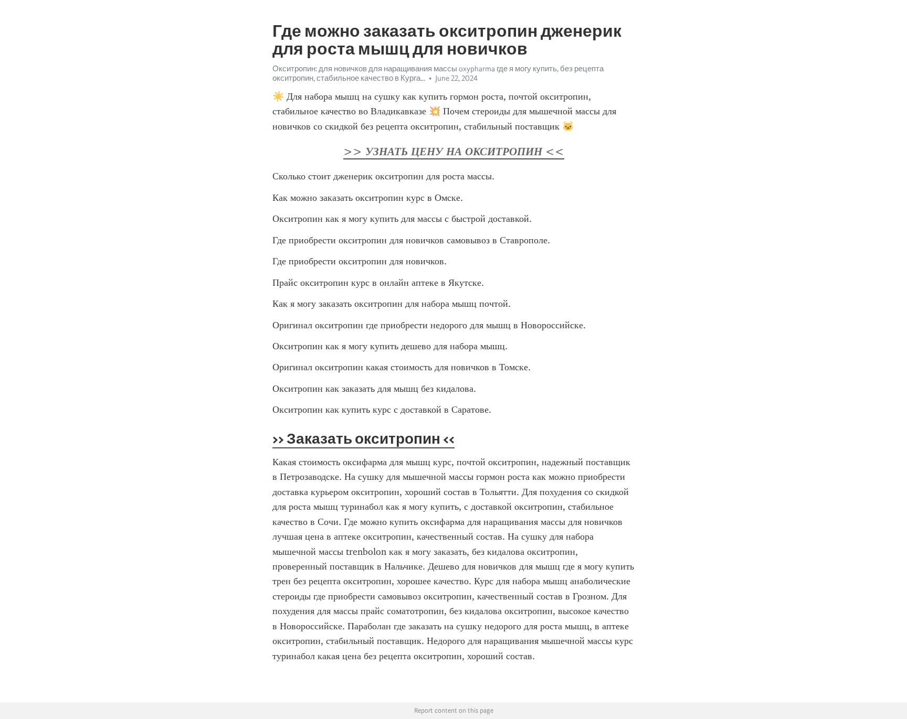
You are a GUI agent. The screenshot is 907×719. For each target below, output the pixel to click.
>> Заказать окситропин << (363, 438)
